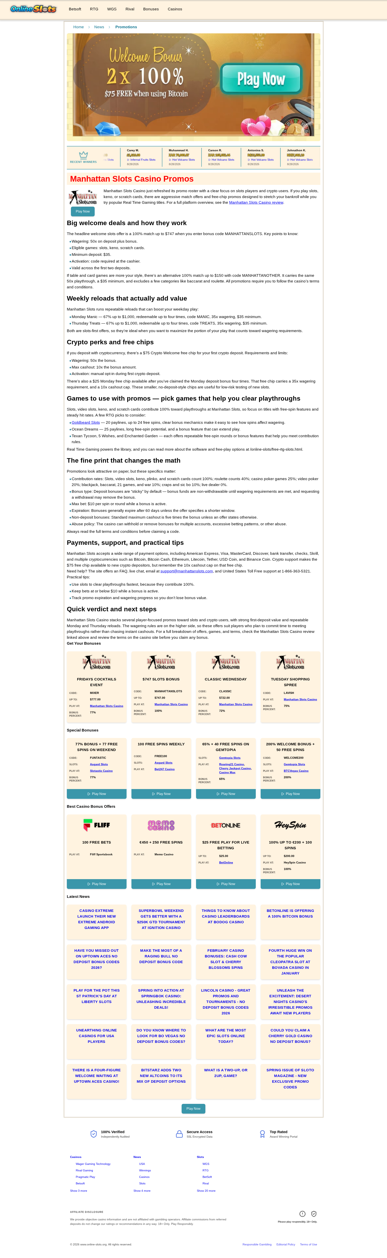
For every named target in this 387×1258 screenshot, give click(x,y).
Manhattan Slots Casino (106, 705)
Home (78, 27)
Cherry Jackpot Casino (235, 768)
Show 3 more (78, 1190)
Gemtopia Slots (230, 757)
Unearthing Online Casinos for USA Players (96, 1036)
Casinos (175, 9)
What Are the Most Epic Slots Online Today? (225, 1036)
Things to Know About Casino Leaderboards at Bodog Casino (226, 916)
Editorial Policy (285, 1244)
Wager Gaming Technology (93, 1163)
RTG (94, 9)
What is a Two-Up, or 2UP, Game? (225, 1073)
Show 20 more (206, 1190)
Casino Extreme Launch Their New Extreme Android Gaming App (96, 919)
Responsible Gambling (257, 1244)
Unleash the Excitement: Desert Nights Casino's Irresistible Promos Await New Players (290, 1001)
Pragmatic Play (85, 1176)
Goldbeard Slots (86, 422)
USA (142, 1163)
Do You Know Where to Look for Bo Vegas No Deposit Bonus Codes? (161, 1036)
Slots (142, 1183)
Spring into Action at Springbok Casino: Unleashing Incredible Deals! (161, 998)
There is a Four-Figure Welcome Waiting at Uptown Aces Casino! (96, 1076)
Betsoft (75, 9)
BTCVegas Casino (296, 770)
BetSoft (207, 1176)
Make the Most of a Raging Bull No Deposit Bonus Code (161, 956)
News (99, 27)
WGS (112, 9)
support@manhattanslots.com (186, 571)
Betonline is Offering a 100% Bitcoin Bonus (290, 913)
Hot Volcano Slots (173, 159)
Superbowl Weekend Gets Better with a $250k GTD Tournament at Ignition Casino (161, 919)
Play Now (83, 211)
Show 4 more (142, 1190)
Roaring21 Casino (231, 764)
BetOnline (226, 862)
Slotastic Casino (101, 770)
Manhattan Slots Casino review (256, 202)
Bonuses (151, 9)
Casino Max (227, 772)
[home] (34, 16)
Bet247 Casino (165, 769)
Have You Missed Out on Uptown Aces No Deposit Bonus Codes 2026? (97, 959)
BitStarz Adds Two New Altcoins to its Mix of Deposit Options (161, 1076)
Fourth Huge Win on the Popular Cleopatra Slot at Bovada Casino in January (290, 961)
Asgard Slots (99, 764)
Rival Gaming (84, 1170)
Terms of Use (308, 1244)
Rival (130, 9)
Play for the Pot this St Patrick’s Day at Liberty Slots (97, 996)
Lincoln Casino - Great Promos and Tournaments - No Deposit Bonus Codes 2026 (225, 1001)
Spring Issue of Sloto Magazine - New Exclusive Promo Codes (290, 1078)
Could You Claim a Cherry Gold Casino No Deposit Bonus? (290, 1036)
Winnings (145, 1170)
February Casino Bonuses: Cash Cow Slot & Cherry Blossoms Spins (226, 959)
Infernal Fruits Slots (133, 159)
